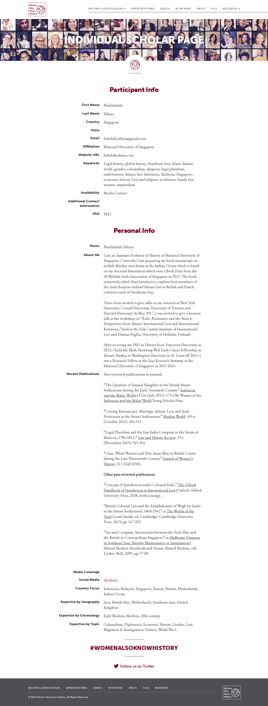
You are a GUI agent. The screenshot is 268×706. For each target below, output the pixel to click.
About (201, 8)
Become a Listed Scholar (106, 8)
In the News (183, 8)
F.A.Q (214, 8)
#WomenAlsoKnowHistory (134, 648)
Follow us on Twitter (137, 666)
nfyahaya (110, 580)
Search (165, 8)
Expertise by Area (143, 8)
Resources (230, 8)
